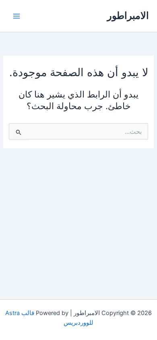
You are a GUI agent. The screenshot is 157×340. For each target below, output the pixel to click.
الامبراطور (128, 15)
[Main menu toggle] (16, 16)
